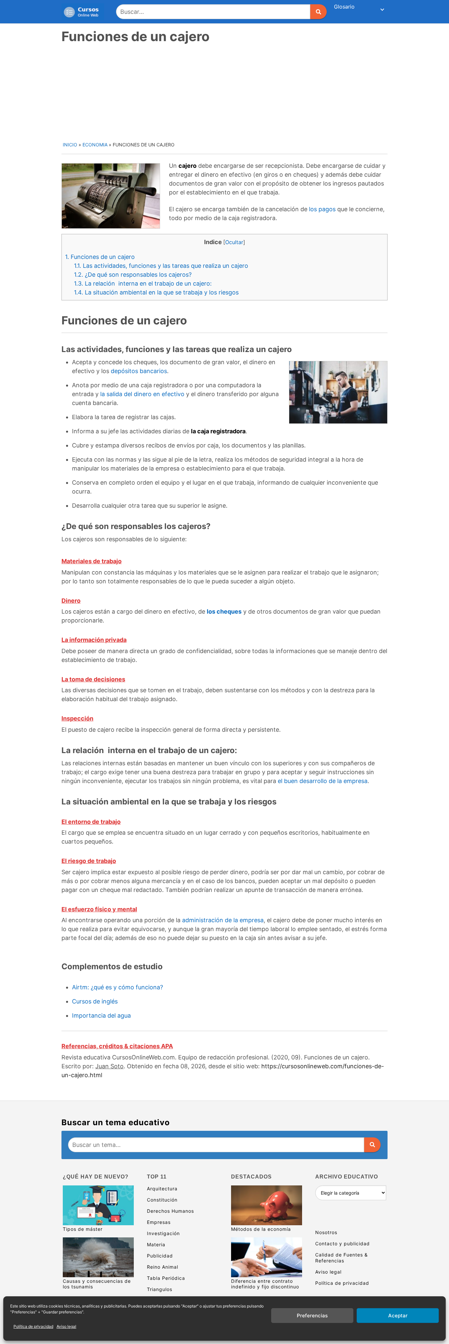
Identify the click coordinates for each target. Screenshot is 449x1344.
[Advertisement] (225, 92)
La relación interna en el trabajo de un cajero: (143, 283)
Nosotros (326, 1232)
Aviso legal (66, 1326)
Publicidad (160, 1255)
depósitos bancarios (139, 371)
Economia (95, 144)
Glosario (344, 6)
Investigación (163, 1233)
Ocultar (234, 242)
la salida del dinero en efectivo (142, 394)
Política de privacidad (33, 1326)
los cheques (224, 611)
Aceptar (398, 1315)
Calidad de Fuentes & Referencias (341, 1257)
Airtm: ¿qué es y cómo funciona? (117, 987)
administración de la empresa (223, 920)
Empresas (159, 1222)
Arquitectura (162, 1188)
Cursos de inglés (95, 1001)
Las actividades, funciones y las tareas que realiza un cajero (161, 265)
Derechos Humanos (170, 1211)
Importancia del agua (101, 1015)
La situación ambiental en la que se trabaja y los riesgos (156, 292)
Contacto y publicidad (342, 1243)
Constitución (162, 1200)
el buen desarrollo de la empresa (322, 780)
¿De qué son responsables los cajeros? (133, 274)
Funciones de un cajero (100, 256)
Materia (156, 1244)
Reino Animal (162, 1267)
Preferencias (312, 1315)
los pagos (322, 209)
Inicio (70, 144)
